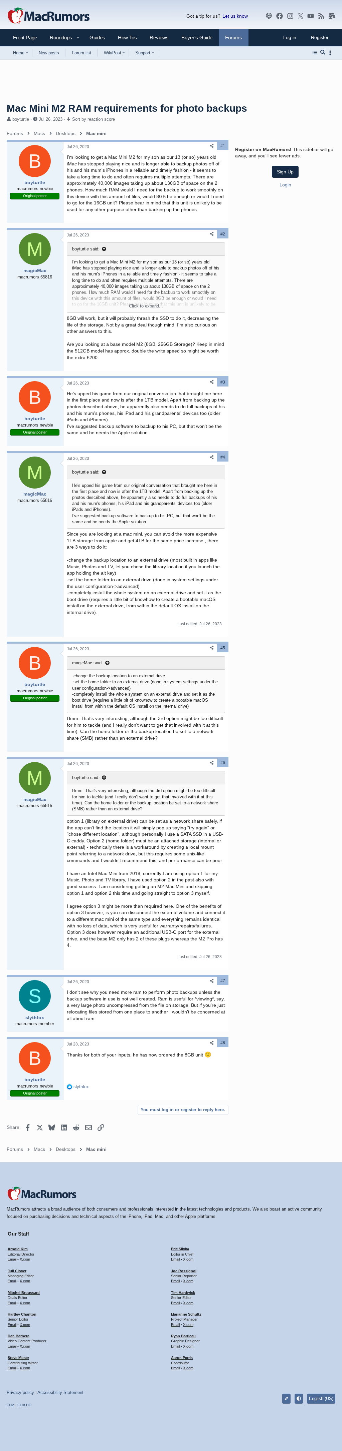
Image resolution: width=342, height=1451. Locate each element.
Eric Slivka (180, 1249)
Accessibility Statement (60, 1392)
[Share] (211, 146)
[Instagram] (290, 16)
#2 (222, 234)
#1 (222, 145)
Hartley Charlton (22, 1314)
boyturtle (20, 119)
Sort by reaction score (93, 119)
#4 (222, 457)
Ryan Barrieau (183, 1336)
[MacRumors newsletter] (332, 16)
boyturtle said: (86, 248)
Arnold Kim (18, 1249)
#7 (222, 980)
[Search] (322, 53)
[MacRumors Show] (269, 16)
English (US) (321, 1398)
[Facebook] (279, 16)
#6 (222, 762)
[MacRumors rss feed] (321, 16)
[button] (58, 37)
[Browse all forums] (314, 53)
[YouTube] (310, 16)
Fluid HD (24, 1405)
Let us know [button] (235, 16)
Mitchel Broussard (24, 1293)
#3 (222, 382)
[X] (301, 16)
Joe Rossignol (183, 1271)
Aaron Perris (182, 1358)
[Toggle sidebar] (331, 53)
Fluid (10, 1405)
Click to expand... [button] (146, 305)
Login (285, 184)
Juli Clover (17, 1271)
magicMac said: (87, 662)
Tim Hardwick (183, 1293)
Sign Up (285, 171)
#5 (222, 648)
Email (12, 1259)
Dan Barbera (18, 1336)
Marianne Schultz (186, 1314)
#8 (222, 1042)
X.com (25, 1259)
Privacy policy (20, 1392)
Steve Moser (18, 1358)
